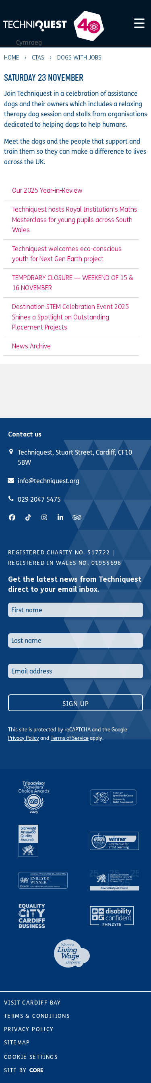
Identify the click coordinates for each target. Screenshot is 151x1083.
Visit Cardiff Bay (32, 1002)
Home (11, 57)
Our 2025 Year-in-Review (47, 190)
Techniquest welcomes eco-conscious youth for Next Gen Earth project (67, 254)
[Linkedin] (60, 517)
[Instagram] (44, 517)
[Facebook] (12, 517)
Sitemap (17, 1042)
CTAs (38, 57)
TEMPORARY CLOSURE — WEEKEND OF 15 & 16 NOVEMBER (72, 283)
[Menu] (139, 21)
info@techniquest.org (48, 481)
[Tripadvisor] (76, 517)
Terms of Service (70, 738)
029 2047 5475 (39, 499)
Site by (16, 1070)
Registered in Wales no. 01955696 (65, 563)
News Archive (31, 346)
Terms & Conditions (37, 1016)
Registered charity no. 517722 (59, 552)
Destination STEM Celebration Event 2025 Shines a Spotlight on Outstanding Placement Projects (70, 317)
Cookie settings (31, 1057)
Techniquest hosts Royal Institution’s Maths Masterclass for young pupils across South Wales (74, 220)
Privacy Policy (23, 738)
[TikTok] (28, 517)
